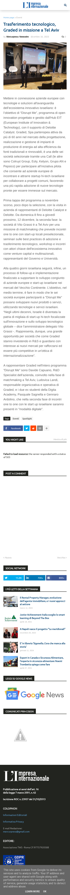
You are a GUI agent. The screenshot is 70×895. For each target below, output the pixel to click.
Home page (8, 17)
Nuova (8, 557)
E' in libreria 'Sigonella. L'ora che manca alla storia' (42, 645)
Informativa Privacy (13, 821)
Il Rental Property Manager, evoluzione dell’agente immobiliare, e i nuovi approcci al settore (42, 601)
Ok (44, 891)
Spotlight (27, 418)
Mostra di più (60, 439)
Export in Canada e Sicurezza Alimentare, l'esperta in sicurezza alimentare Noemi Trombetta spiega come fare (42, 661)
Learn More (32, 891)
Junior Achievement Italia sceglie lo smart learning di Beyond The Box (42, 616)
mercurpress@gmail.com (16, 831)
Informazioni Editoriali (15, 814)
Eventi (19, 17)
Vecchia (61, 557)
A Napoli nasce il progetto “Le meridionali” (42, 628)
